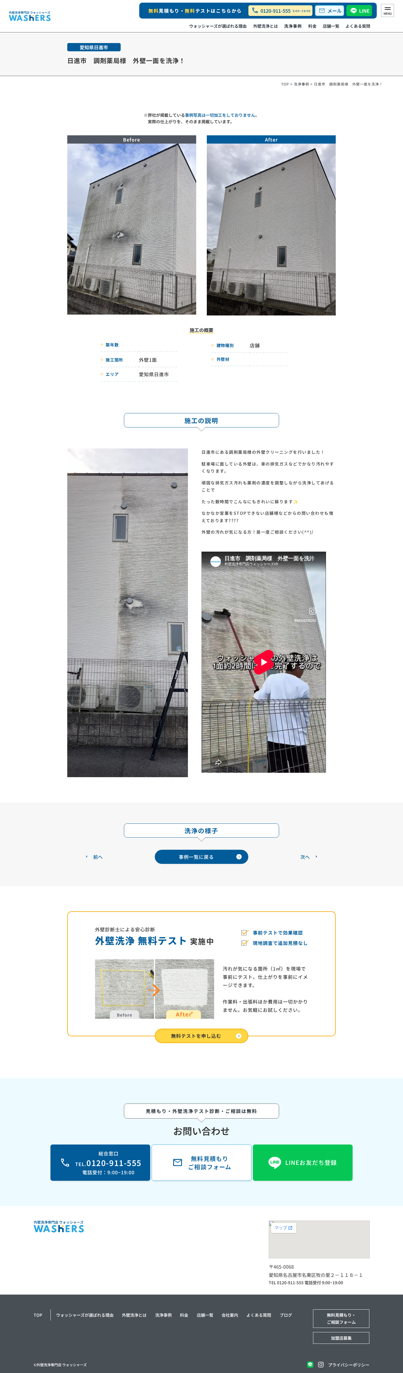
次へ (305, 856)
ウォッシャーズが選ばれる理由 (218, 26)
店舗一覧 (331, 26)
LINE (364, 10)
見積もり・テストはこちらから (195, 10)
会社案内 (230, 1315)
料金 (312, 26)
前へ (98, 856)
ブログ (286, 1315)
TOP (285, 83)
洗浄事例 (293, 26)
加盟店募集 (341, 1338)
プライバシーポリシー (348, 1365)
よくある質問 (357, 26)
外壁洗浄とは (265, 26)
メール (330, 10)
